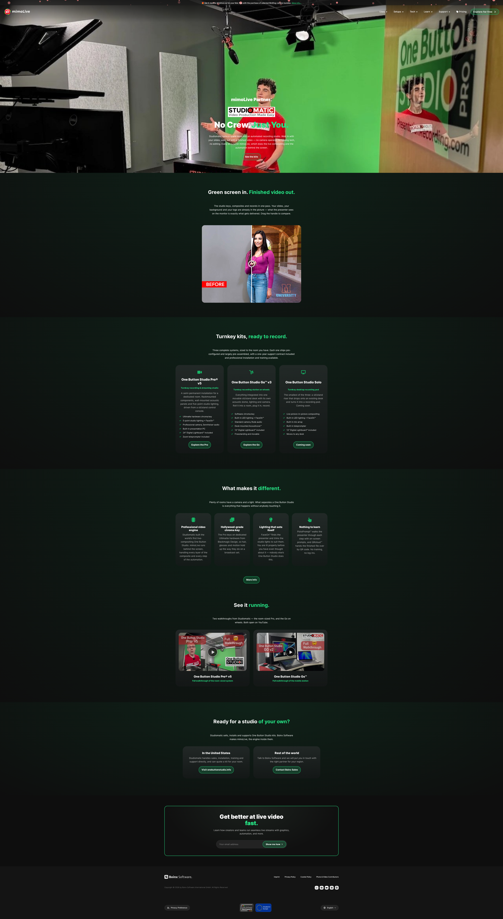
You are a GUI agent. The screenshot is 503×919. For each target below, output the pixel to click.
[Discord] (337, 888)
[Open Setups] (403, 11)
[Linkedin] (332, 888)
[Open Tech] (417, 11)
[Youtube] (327, 888)
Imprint (277, 877)
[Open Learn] (432, 11)
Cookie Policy (305, 877)
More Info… (296, 2)
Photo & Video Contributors (327, 877)
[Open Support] (449, 11)
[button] (177, 907)
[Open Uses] (387, 11)
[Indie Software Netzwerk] (246, 908)
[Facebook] (322, 888)
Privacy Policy (290, 877)
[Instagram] (317, 888)
